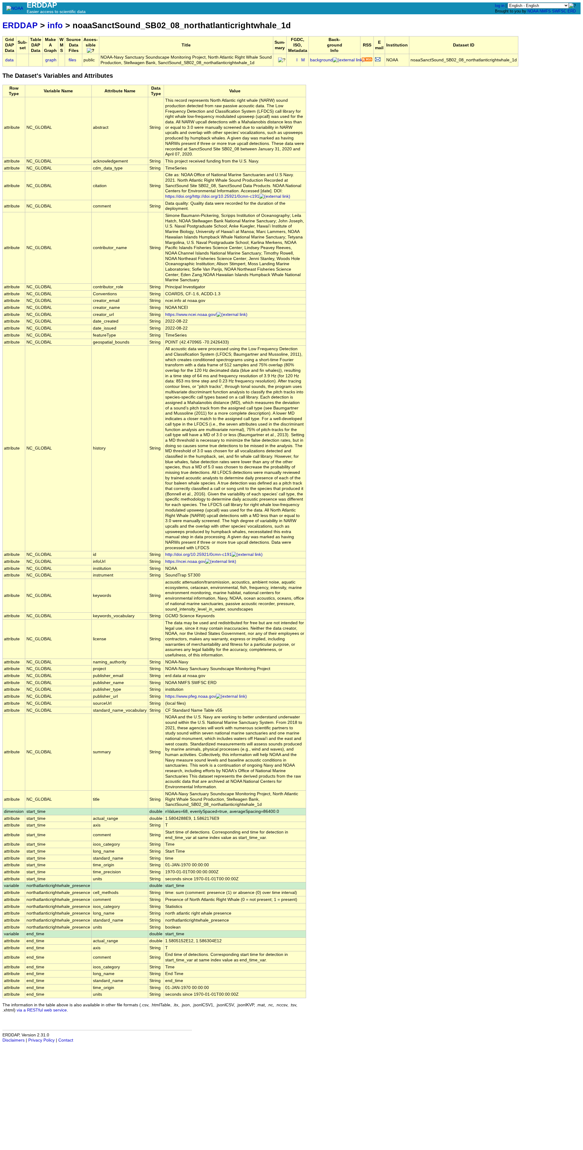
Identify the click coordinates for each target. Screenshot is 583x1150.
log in (499, 5)
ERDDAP (20, 25)
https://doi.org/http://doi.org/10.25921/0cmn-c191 (212, 196)
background (321, 60)
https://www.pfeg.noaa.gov (190, 696)
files (72, 60)
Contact (65, 1040)
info (55, 25)
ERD (572, 11)
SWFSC (559, 11)
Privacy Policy (41, 1040)
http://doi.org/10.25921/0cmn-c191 (198, 554)
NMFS (545, 11)
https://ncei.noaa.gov (185, 561)
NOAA (532, 11)
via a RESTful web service (42, 1010)
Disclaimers (13, 1040)
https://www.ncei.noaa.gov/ (190, 314)
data (9, 60)
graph (50, 60)
